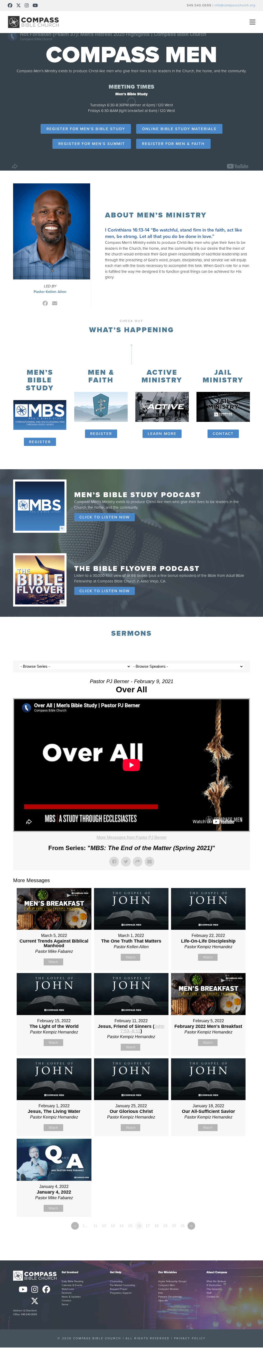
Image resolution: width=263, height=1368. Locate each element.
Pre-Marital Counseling (122, 1285)
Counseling (116, 1281)
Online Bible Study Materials (179, 129)
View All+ (163, 1300)
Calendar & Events (72, 1285)
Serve (65, 1304)
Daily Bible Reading (72, 1281)
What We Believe (216, 1281)
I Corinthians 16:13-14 (127, 230)
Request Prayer (118, 1289)
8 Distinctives (214, 1285)
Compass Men (166, 1285)
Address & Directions (25, 1310)
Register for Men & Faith (173, 143)
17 (148, 1226)
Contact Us (212, 1296)
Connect (66, 1300)
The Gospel (213, 1289)
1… (86, 1226)
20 (174, 1226)
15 (130, 1226)
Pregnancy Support (121, 1292)
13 (113, 1226)
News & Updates (71, 1296)
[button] (252, 22)
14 (121, 1226)
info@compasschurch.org (234, 5)
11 (95, 1226)
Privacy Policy (190, 1338)
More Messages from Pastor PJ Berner (132, 837)
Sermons (67, 1292)
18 (156, 1226)
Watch (53, 962)
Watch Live (68, 1289)
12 (104, 1226)
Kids (160, 1292)
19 (165, 1226)
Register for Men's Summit (91, 143)
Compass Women (168, 1289)
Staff (208, 1292)
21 (183, 1226)
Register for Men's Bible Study (85, 129)
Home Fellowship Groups (172, 1281)
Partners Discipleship (170, 1296)
